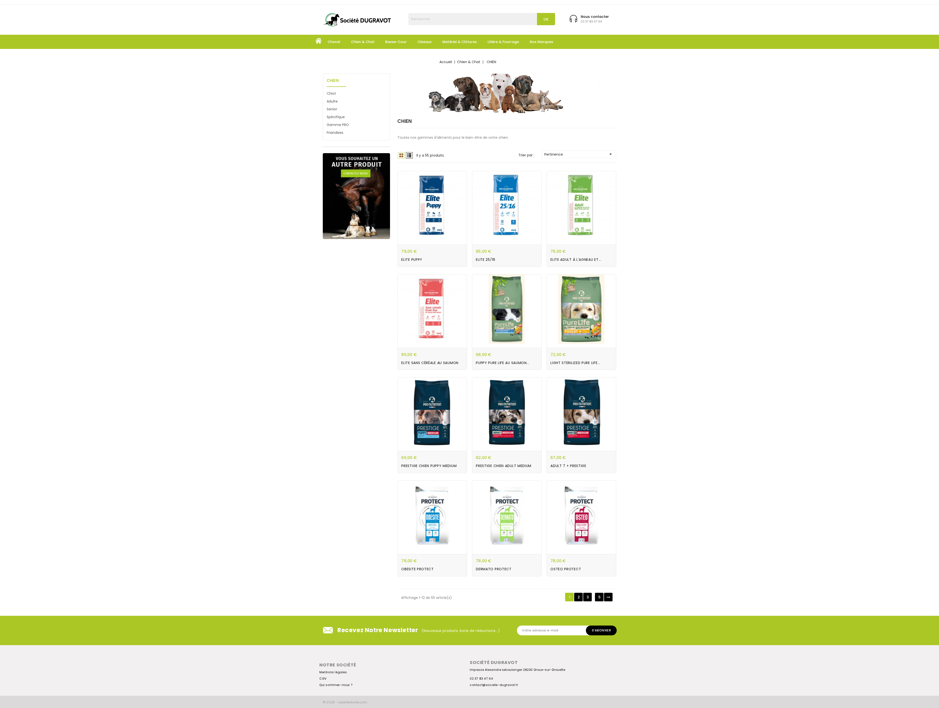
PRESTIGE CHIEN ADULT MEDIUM (503, 465)
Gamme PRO (338, 124)
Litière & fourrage (503, 41)
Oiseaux (424, 41)
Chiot (331, 93)
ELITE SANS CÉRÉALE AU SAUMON (429, 362)
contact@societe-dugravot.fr (494, 685)
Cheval (334, 41)
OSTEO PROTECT (565, 569)
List (409, 155)
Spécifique (336, 116)
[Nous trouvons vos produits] (356, 196)
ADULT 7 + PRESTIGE (568, 465)
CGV (323, 678)
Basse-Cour (396, 41)
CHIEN (333, 80)
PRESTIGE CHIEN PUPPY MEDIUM (429, 465)
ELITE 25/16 (485, 259)
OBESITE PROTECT (417, 569)
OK (546, 19)
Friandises (335, 132)
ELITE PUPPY (411, 259)
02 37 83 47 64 (481, 678)
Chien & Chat (362, 41)
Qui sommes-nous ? (336, 685)
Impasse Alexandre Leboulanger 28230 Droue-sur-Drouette (517, 670)
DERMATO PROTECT (494, 569)
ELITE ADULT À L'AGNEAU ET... (575, 259)
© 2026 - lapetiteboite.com (345, 702)
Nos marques (541, 41)
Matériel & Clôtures (459, 41)
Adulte (332, 101)
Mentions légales (333, 672)
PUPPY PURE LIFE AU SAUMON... (502, 362)
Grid (401, 155)
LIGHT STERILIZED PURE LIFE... (575, 362)
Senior (332, 109)
